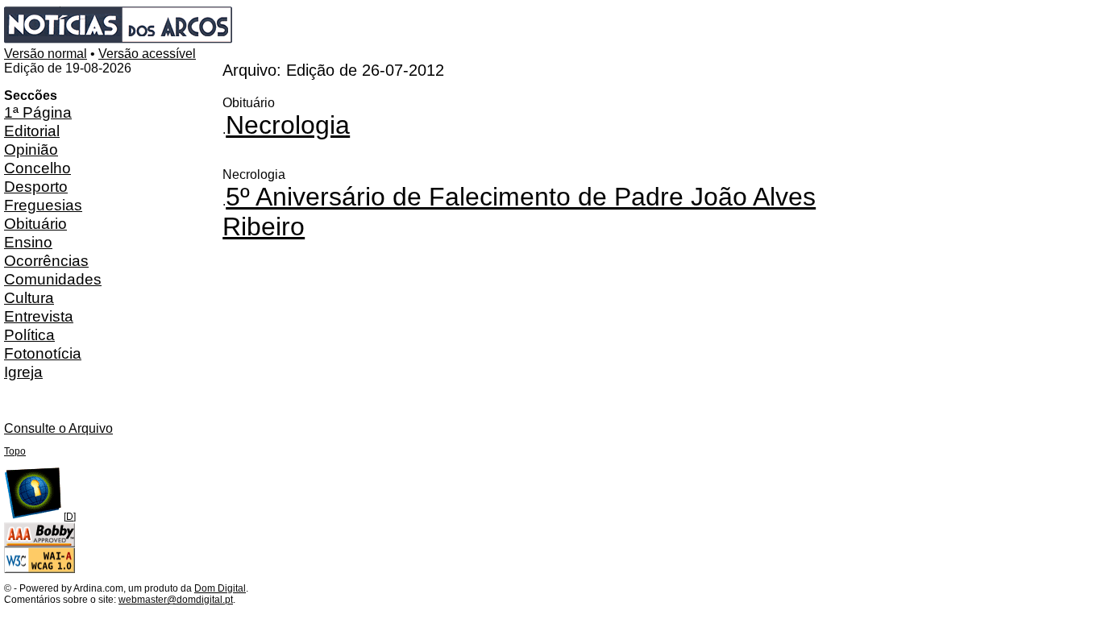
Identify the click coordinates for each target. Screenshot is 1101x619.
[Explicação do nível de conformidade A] (39, 569)
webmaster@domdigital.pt (175, 599)
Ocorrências (46, 260)
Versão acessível (147, 53)
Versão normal (45, 53)
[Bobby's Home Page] (39, 544)
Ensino (28, 242)
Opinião (31, 149)
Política (29, 334)
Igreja (23, 371)
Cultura (29, 297)
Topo (15, 451)
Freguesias (43, 205)
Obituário (35, 223)
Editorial (32, 130)
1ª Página (38, 112)
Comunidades (53, 279)
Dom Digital (220, 588)
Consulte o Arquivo (58, 428)
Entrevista (38, 316)
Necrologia (288, 124)
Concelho (37, 168)
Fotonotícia (42, 353)
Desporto (36, 186)
